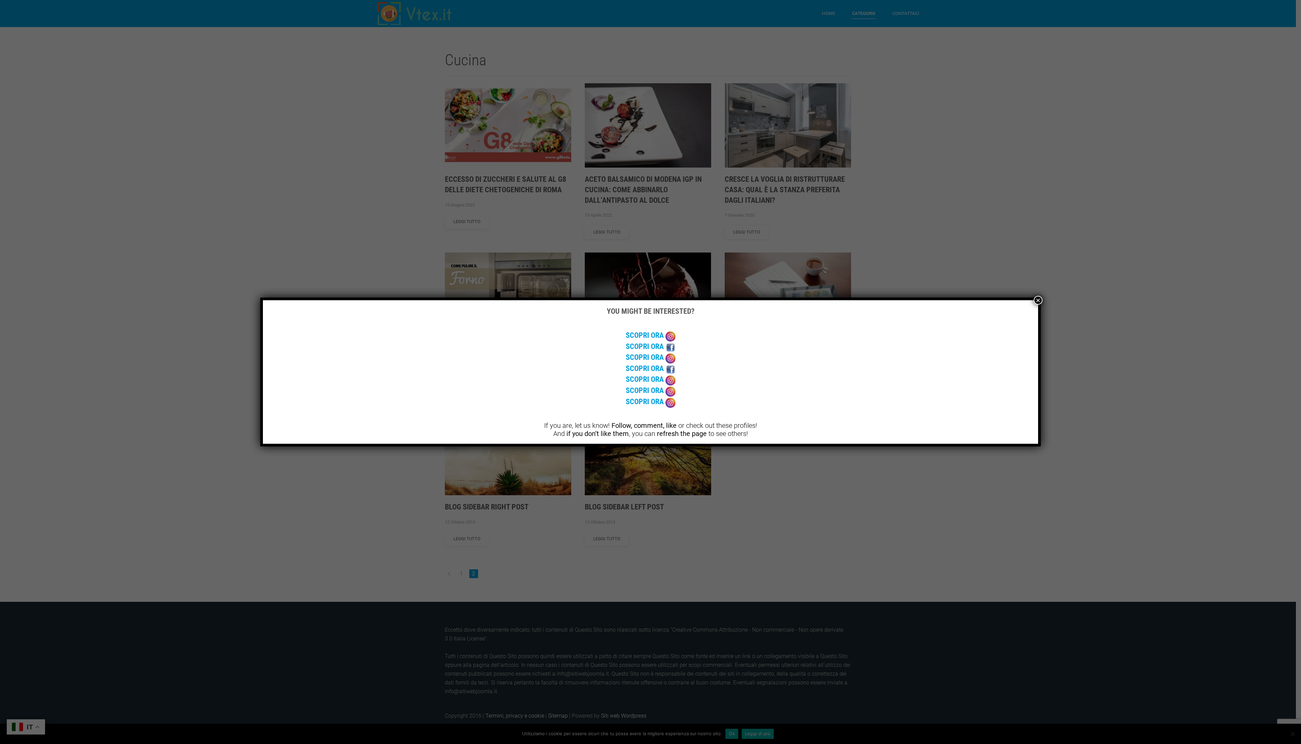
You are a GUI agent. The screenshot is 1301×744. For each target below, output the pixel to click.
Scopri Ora (645, 335)
